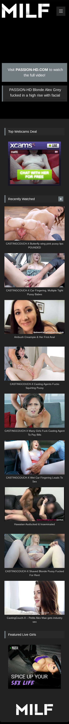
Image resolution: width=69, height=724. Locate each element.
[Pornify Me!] (28, 11)
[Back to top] (58, 713)
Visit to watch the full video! (35, 72)
